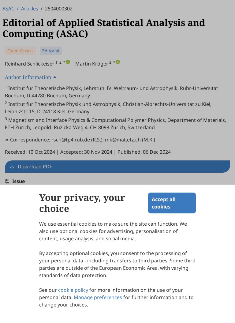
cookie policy (73, 290)
